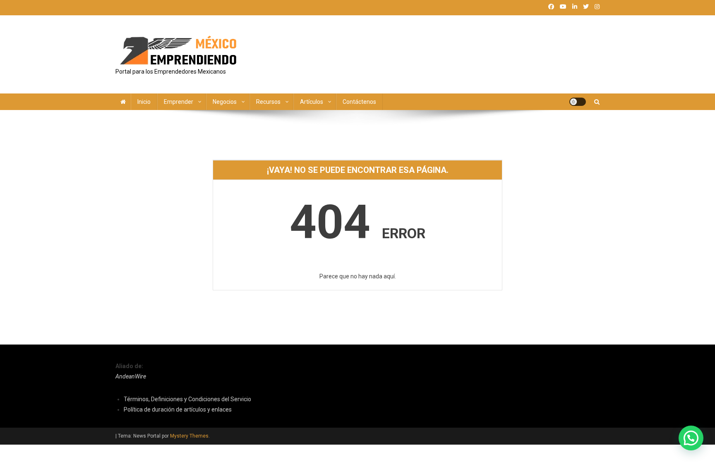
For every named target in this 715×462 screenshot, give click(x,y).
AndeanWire (130, 376)
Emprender (178, 101)
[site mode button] (577, 102)
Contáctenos (359, 101)
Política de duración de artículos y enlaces (178, 409)
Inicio (144, 101)
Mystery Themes (189, 436)
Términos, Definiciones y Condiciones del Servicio (187, 399)
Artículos (311, 101)
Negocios (225, 101)
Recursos (268, 101)
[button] (691, 438)
